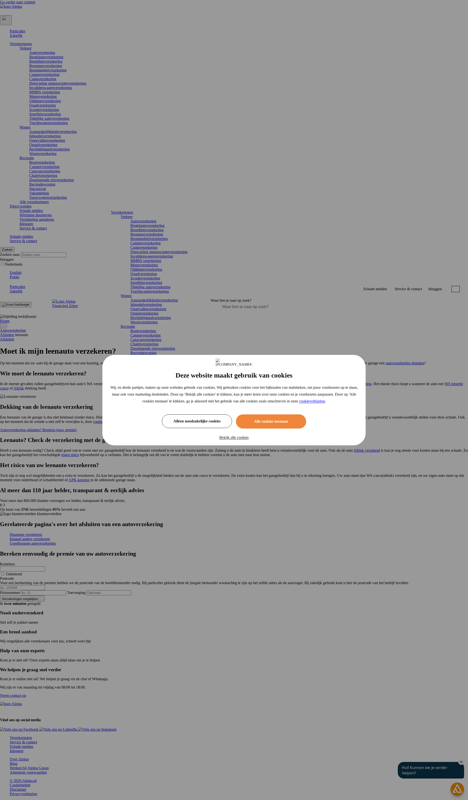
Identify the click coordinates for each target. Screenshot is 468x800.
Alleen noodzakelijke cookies (197, 421)
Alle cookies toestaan (271, 421)
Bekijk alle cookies (234, 437)
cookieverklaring (312, 401)
